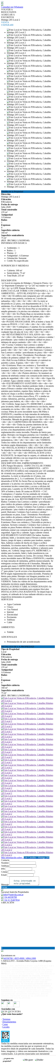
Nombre (5, 863)
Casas (5, 1024)
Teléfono (5, 866)
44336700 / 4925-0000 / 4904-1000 (19, 958)
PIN (3, 869)
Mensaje (5, 884)
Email (3, 875)
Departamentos (9, 1022)
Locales (5, 1027)
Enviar (4, 887)
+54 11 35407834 (11, 900)
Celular (4, 872)
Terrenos (6, 1019)
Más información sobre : (25, 857)
